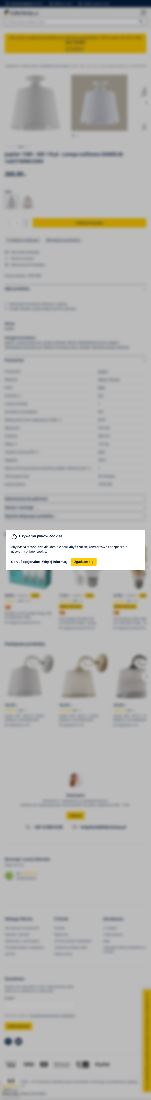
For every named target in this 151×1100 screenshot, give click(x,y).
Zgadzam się (83, 562)
